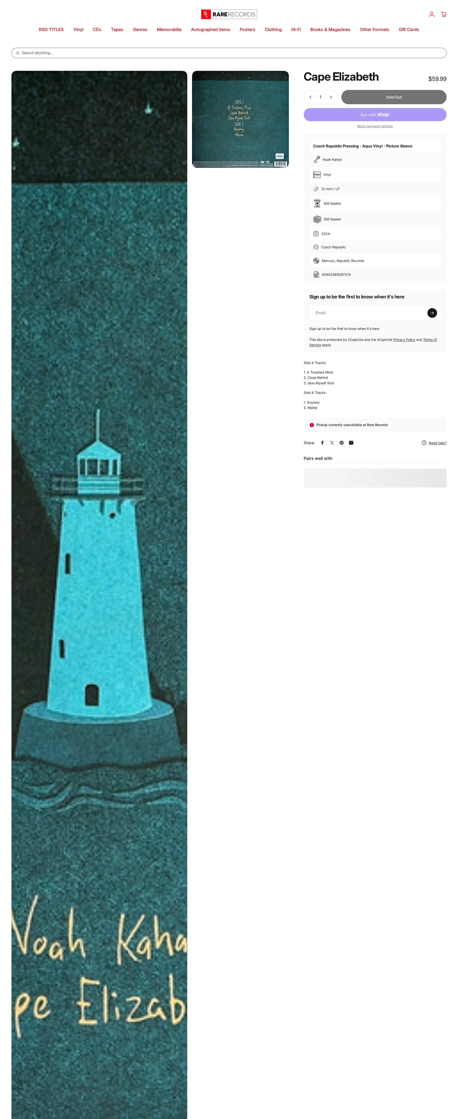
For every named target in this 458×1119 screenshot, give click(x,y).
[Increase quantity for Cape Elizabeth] (331, 97)
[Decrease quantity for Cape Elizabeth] (309, 97)
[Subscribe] (432, 313)
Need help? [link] (438, 443)
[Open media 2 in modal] (240, 119)
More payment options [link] (375, 126)
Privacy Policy (404, 340)
